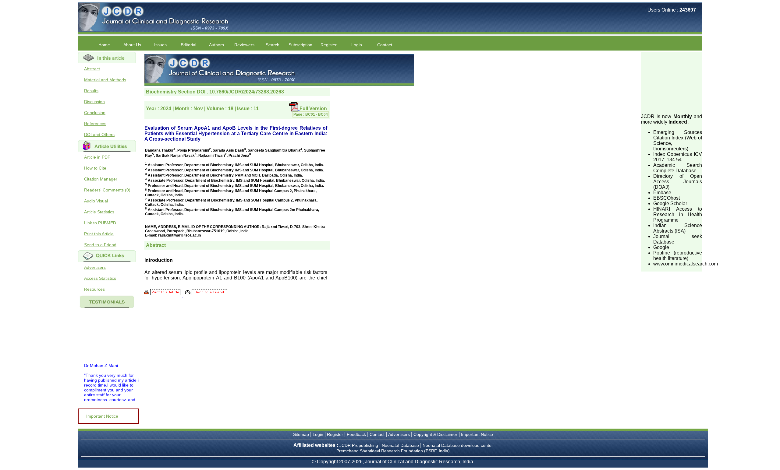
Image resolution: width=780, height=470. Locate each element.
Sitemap (301, 434)
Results (91, 90)
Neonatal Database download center (458, 445)
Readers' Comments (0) (107, 190)
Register (335, 434)
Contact (384, 44)
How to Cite (95, 168)
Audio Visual (96, 200)
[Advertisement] (671, 82)
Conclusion (94, 112)
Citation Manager (100, 179)
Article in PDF (97, 157)
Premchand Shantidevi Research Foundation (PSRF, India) (393, 450)
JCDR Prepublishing (358, 445)
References (95, 123)
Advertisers (95, 267)
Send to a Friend (100, 244)
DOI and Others (99, 134)
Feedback (356, 434)
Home (104, 44)
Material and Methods (105, 79)
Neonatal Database (401, 445)
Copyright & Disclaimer (435, 434)
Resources (94, 289)
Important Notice (102, 416)
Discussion (94, 101)
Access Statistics (100, 278)
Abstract (92, 68)
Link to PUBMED (100, 222)
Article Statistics (99, 211)
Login (356, 44)
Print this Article (99, 233)
